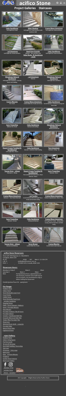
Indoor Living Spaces (9, 340)
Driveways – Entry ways (10, 350)
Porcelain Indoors (8, 314)
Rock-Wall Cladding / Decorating (13, 346)
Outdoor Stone (7, 289)
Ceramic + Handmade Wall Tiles (12, 316)
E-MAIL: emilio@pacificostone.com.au (19, 261)
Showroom (6, 322)
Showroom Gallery (8, 361)
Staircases (6, 348)
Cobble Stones (7, 297)
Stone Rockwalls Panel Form (11, 299)
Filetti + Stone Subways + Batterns (13, 305)
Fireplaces (6, 356)
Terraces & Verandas (9, 344)
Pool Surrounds (7, 342)
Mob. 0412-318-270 (40, 259)
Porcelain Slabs (7, 326)
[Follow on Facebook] (5, 364)
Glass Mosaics (7, 309)
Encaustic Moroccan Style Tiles (12, 318)
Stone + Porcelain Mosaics (11, 307)
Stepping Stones (8, 303)
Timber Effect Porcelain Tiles (11, 320)
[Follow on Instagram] (10, 364)
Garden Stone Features (10, 359)
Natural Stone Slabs (9, 328)
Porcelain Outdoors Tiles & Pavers (13, 312)
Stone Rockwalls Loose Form (11, 293)
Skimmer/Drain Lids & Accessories (13, 324)
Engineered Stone (8, 330)
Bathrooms (6, 352)
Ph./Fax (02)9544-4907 (17, 259)
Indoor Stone (7, 291)
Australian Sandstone (9, 301)
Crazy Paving (7, 295)
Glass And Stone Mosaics (10, 354)
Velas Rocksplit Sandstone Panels (33, 56)
